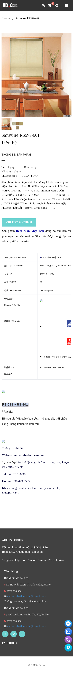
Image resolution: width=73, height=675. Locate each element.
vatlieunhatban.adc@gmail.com (26, 596)
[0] (48, 5)
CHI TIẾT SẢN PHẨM (19, 222)
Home (6, 18)
